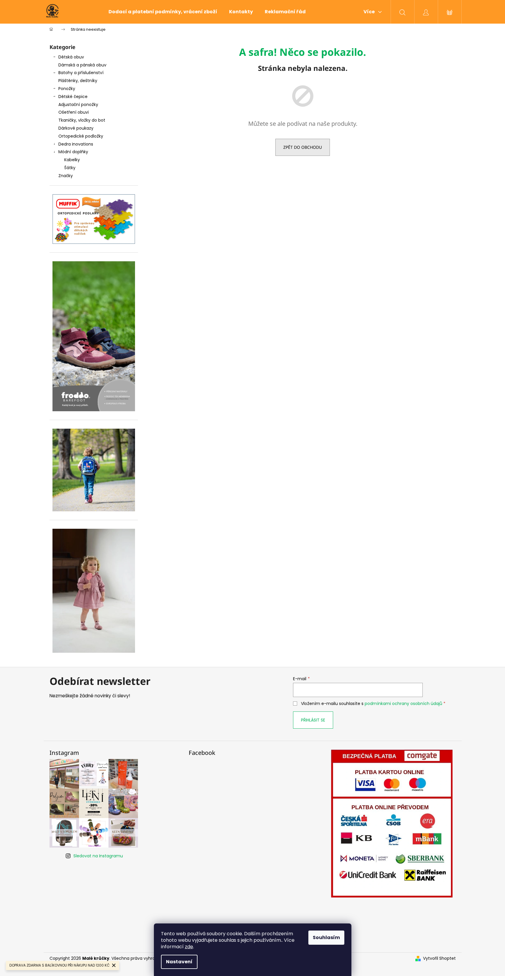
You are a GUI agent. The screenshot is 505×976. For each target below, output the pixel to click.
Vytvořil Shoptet (439, 958)
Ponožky (66, 89)
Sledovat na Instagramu (98, 856)
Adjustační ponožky (78, 104)
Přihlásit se (313, 720)
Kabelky (72, 160)
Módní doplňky (73, 152)
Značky (65, 176)
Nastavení (179, 961)
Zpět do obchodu (302, 147)
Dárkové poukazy (75, 128)
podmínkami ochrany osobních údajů (403, 703)
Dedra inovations (75, 144)
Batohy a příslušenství (80, 73)
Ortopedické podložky (80, 136)
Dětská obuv (71, 57)
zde (189, 946)
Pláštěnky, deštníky (77, 81)
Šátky (69, 168)
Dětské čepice (73, 96)
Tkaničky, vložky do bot (81, 120)
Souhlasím (326, 937)
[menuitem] (163, 12)
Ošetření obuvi (73, 112)
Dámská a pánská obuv (82, 65)
